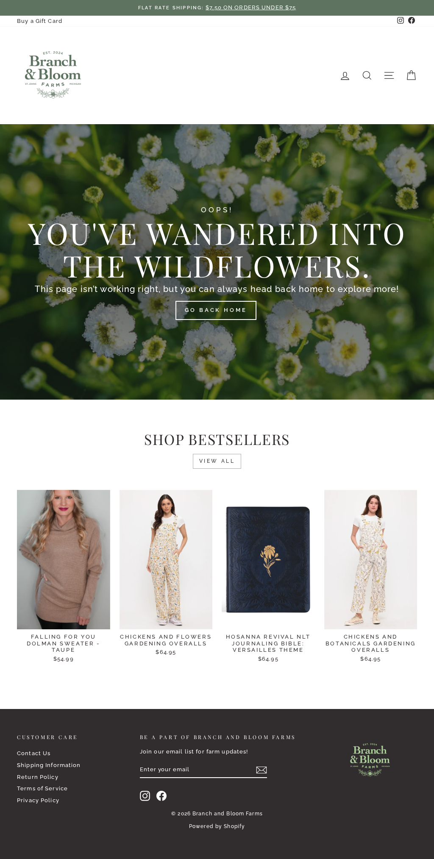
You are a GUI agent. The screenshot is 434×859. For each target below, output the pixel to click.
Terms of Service (42, 788)
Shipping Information (49, 765)
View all (217, 461)
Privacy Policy (38, 800)
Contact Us (33, 753)
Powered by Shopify (217, 826)
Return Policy (37, 777)
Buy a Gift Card (39, 21)
